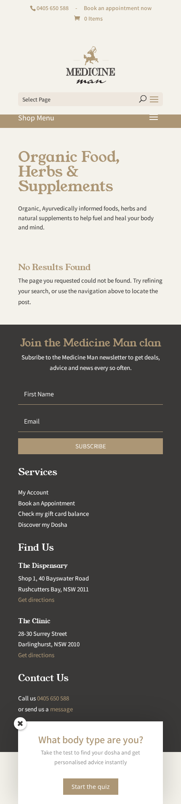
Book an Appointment (46, 503)
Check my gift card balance (53, 514)
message (61, 709)
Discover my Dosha (42, 524)
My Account (33, 492)
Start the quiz (91, 787)
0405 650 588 (53, 8)
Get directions (36, 600)
